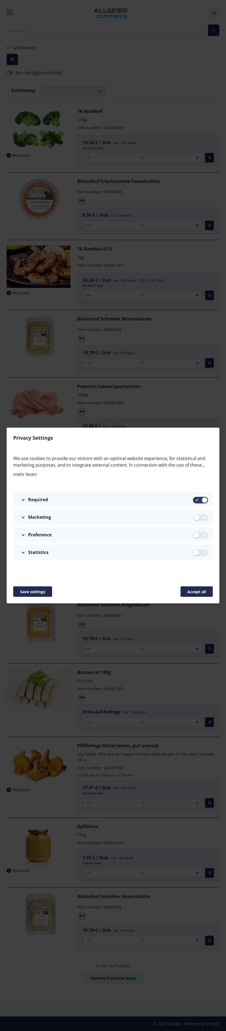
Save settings (32, 591)
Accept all (196, 591)
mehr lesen (25, 474)
